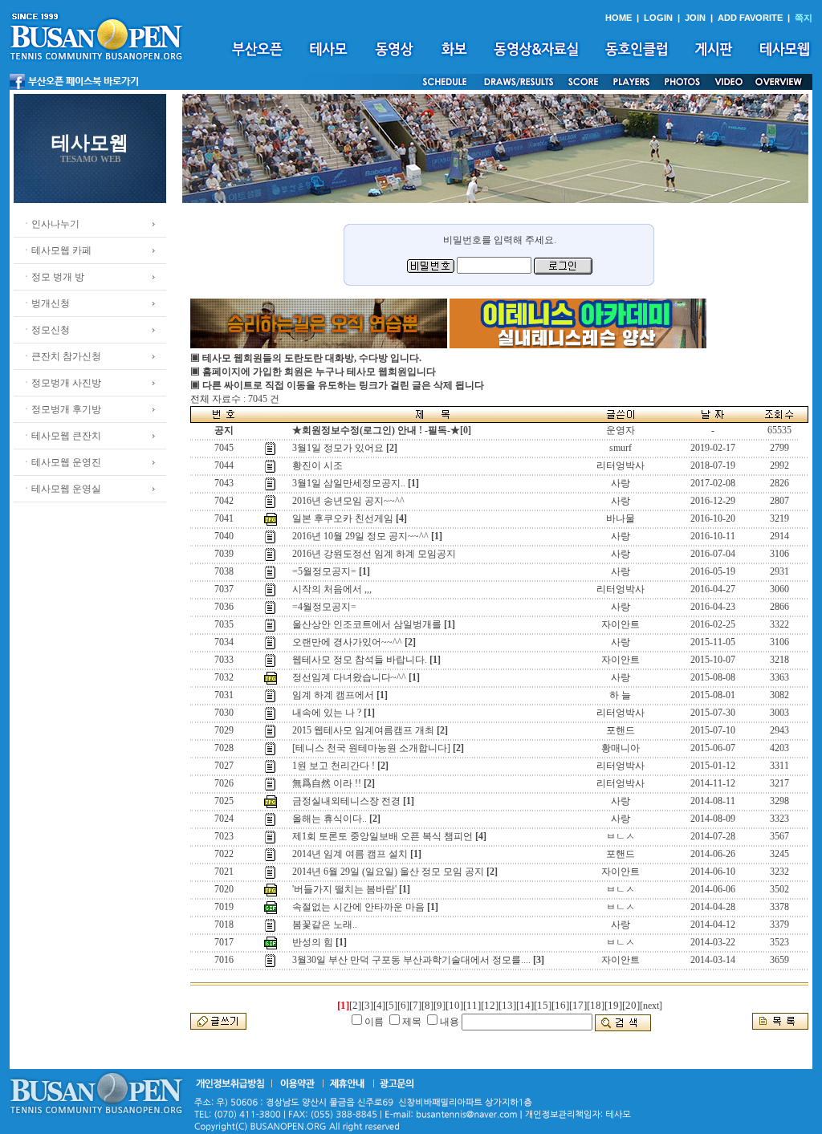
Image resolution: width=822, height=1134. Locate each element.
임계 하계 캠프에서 (333, 695)
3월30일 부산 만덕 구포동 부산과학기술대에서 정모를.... (411, 959)
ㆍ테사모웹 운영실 (61, 488)
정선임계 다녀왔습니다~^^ (349, 677)
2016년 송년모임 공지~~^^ (348, 500)
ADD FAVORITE (750, 17)
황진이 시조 (317, 465)
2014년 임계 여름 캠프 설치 (350, 854)
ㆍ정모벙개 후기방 (61, 409)
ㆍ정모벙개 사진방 (61, 382)
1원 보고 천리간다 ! (333, 765)
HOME (618, 17)
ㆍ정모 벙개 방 (53, 276)
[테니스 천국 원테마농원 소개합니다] (371, 748)
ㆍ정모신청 (46, 329)
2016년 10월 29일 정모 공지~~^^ (360, 536)
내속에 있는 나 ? (326, 712)
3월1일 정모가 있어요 (338, 447)
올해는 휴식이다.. (329, 818)
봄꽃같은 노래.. (324, 924)
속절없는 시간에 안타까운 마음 (358, 906)
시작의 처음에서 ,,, (332, 589)
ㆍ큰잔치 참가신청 (61, 356)
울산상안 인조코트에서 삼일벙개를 (367, 624)
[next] (651, 1005)
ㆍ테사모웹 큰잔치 (61, 435)
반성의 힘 (312, 942)
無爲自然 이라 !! (326, 783)
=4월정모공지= (324, 606)
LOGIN (658, 17)
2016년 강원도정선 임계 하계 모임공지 (374, 553)
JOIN (695, 17)
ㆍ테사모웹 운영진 (61, 462)
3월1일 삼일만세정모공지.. (348, 483)
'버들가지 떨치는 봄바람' (344, 889)
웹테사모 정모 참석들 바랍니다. (359, 659)
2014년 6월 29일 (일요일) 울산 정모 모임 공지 (388, 871)
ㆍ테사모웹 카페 (57, 250)
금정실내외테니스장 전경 (346, 801)
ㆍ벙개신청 (46, 303)
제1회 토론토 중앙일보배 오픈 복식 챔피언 (382, 836)
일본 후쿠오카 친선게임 (342, 518)
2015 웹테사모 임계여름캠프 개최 (363, 730)
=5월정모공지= (324, 571)
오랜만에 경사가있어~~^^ (347, 642)
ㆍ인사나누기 (50, 224)
